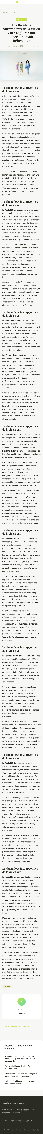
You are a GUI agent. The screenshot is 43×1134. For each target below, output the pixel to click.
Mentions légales (17, 1121)
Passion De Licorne (13, 1103)
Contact (29, 1121)
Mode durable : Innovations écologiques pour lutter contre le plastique (21, 1075)
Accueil (5, 13)
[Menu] (26, 2)
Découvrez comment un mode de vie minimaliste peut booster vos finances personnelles (20, 1058)
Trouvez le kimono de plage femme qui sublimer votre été (21, 1067)
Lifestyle (13, 13)
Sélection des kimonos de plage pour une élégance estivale (20, 1082)
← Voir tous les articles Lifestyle (15, 1026)
